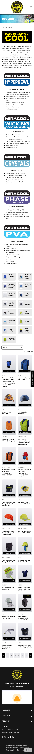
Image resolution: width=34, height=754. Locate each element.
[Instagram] (5, 737)
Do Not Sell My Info (11, 747)
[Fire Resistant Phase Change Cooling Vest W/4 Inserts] (25, 574)
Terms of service (22, 750)
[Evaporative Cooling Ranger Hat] (9, 574)
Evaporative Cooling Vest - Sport (24, 378)
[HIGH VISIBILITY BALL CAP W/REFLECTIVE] (25, 517)
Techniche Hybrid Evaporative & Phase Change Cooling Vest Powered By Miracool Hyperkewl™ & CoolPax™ (8, 382)
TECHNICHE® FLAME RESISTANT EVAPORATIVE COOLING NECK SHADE (24, 473)
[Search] (30, 7)
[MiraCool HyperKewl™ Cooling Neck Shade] (25, 546)
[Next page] (30, 655)
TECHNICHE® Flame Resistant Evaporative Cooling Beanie (8, 532)
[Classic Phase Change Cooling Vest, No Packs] (25, 632)
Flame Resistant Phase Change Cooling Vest (8, 561)
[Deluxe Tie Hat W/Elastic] (9, 398)
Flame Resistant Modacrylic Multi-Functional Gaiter (23, 618)
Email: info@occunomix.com (11, 732)
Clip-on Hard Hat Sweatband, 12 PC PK (24, 503)
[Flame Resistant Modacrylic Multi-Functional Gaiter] (25, 603)
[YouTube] (10, 737)
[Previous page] (3, 655)
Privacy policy (24, 747)
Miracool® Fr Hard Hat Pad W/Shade (8, 617)
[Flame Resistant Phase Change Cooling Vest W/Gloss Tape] (9, 488)
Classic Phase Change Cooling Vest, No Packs (25, 646)
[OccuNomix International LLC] (17, 7)
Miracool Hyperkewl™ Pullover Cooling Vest (8, 440)
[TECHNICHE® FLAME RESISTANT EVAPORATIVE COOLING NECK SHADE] (25, 456)
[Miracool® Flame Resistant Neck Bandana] (9, 632)
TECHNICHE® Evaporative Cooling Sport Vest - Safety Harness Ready (24, 442)
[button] (3, 7)
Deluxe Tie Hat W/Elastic (6, 413)
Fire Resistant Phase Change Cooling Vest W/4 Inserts (24, 589)
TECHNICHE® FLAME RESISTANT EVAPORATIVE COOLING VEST (8, 472)
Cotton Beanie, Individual (22, 413)
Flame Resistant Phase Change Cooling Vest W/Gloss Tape (8, 503)
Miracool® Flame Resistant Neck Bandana (7, 647)
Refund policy (10, 750)
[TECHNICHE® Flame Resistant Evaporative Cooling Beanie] (9, 517)
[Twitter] (13, 737)
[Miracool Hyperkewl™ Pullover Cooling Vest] (9, 425)
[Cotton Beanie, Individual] (25, 398)
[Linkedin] (8, 737)
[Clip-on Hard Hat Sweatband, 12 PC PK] (25, 488)
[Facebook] (2, 737)
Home (4, 27)
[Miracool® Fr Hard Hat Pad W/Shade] (9, 603)
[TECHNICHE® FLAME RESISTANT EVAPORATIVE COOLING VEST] (9, 456)
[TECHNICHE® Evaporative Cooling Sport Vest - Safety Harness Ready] (25, 425)
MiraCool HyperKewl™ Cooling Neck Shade (24, 561)
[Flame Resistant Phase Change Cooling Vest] (9, 546)
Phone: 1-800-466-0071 (10, 730)
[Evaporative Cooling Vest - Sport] (25, 364)
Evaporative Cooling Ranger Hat (8, 588)
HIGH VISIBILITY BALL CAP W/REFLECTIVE (24, 532)
